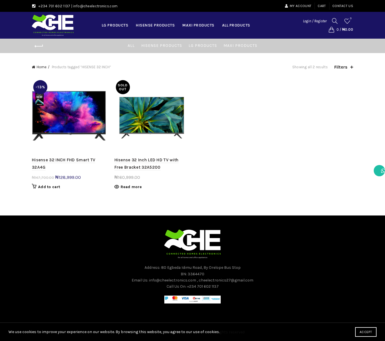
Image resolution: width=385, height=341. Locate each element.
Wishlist (350, 18)
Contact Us (342, 6)
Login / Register (315, 21)
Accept (366, 332)
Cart (322, 6)
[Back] (39, 46)
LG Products (115, 25)
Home (42, 67)
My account (300, 6)
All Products (236, 25)
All (131, 45)
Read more (131, 186)
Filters (341, 67)
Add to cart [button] (49, 186)
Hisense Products (155, 25)
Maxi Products (198, 25)
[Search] (334, 21)
